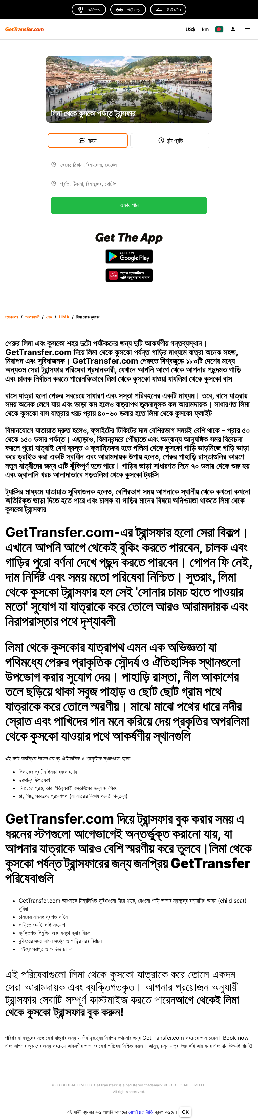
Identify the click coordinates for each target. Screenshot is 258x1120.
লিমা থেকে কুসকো (87, 316)
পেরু (49, 316)
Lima (64, 316)
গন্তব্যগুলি (32, 316)
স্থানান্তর (11, 316)
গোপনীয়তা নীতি (140, 1112)
